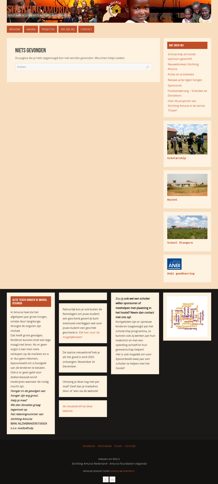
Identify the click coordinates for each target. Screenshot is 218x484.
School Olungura (180, 242)
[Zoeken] (147, 67)
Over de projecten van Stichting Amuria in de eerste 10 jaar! (186, 105)
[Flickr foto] (112, 479)
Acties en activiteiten (181, 74)
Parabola (115, 471)
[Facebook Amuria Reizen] (106, 479)
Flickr (118, 446)
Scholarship (176, 158)
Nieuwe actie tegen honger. (185, 80)
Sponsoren (175, 85)
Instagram (105, 446)
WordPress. (128, 471)
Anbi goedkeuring (180, 273)
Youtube (130, 446)
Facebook (89, 446)
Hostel (172, 199)
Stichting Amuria (38, 9)
